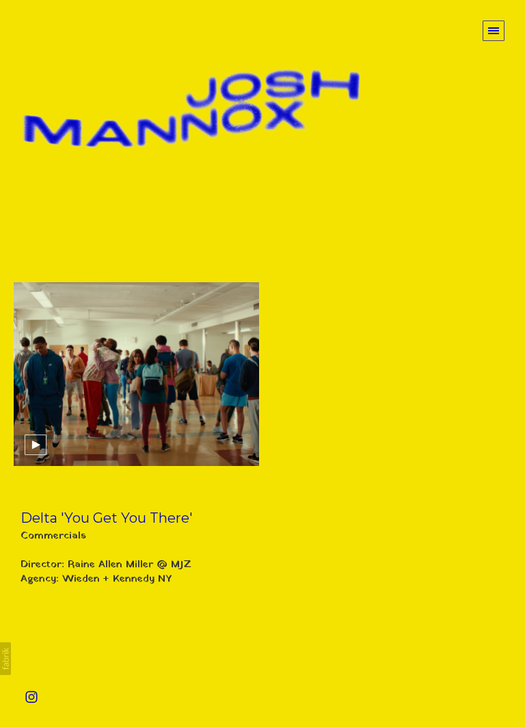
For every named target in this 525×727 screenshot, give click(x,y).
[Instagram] (31, 696)
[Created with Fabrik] (5, 658)
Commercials (53, 535)
